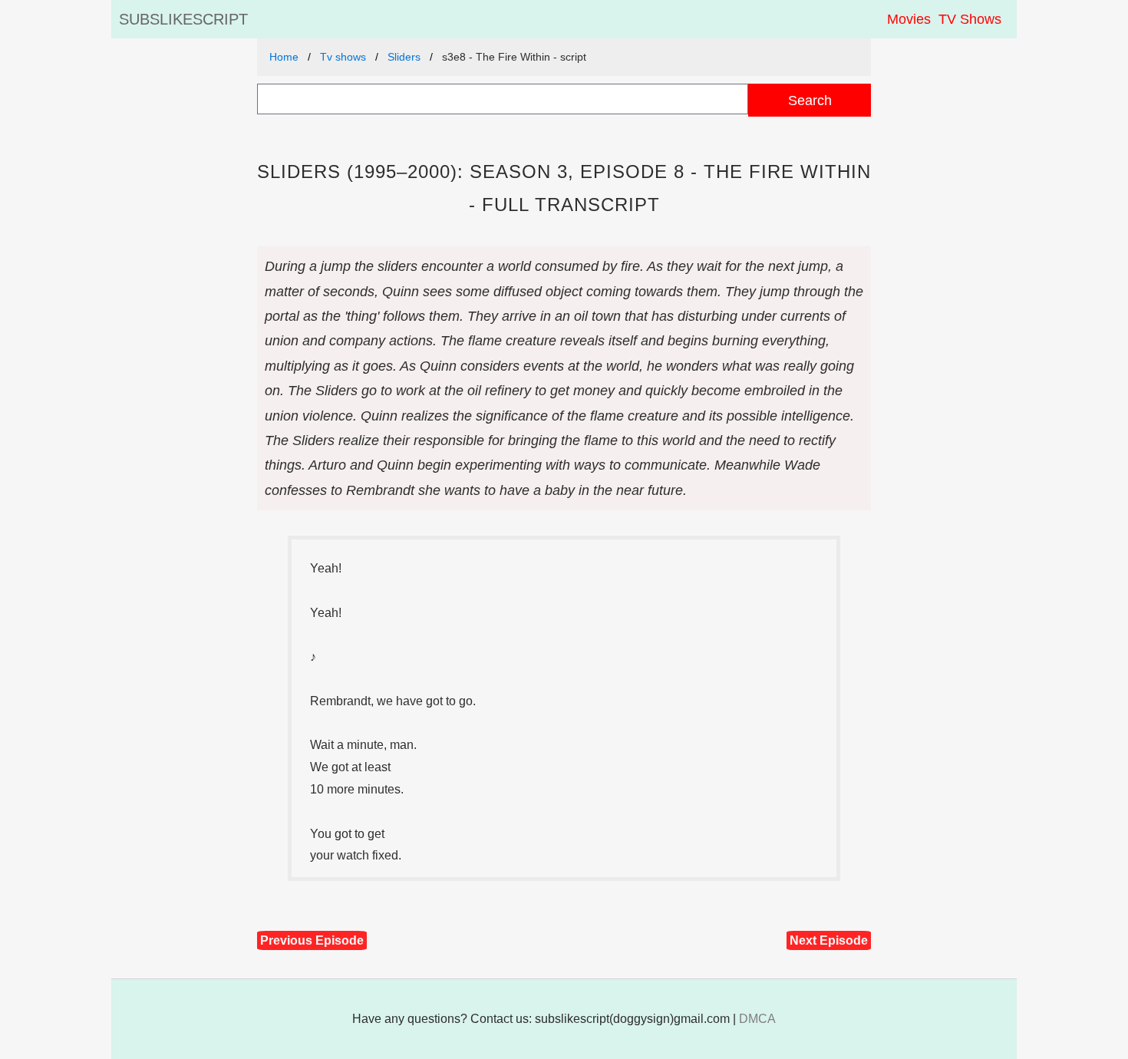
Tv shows (343, 57)
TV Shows (969, 19)
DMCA (757, 1018)
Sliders (404, 57)
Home (283, 57)
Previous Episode (312, 940)
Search (810, 100)
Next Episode (829, 940)
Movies (909, 19)
